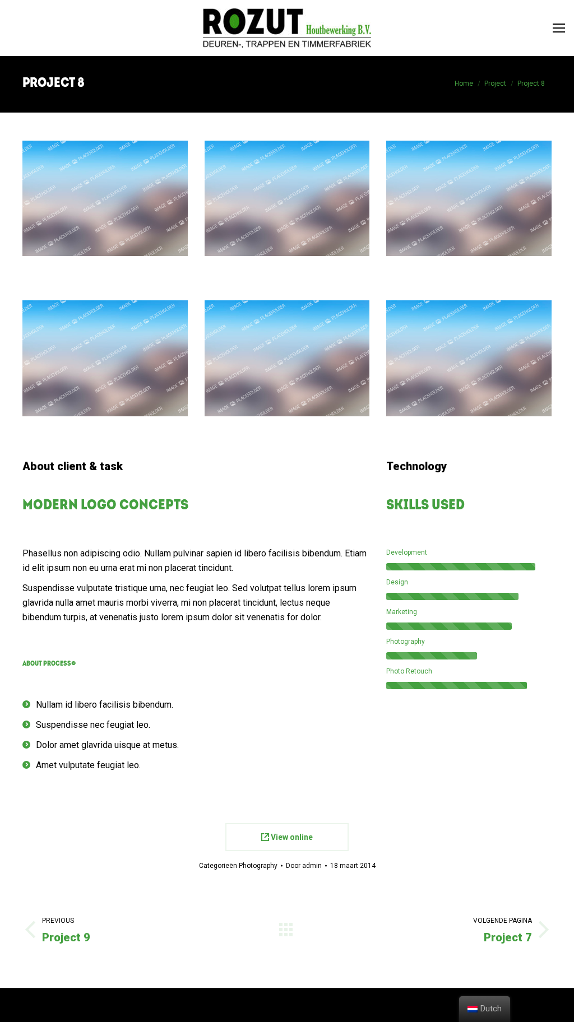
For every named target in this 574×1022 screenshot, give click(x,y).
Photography (258, 866)
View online (291, 837)
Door (304, 866)
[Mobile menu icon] (559, 28)
